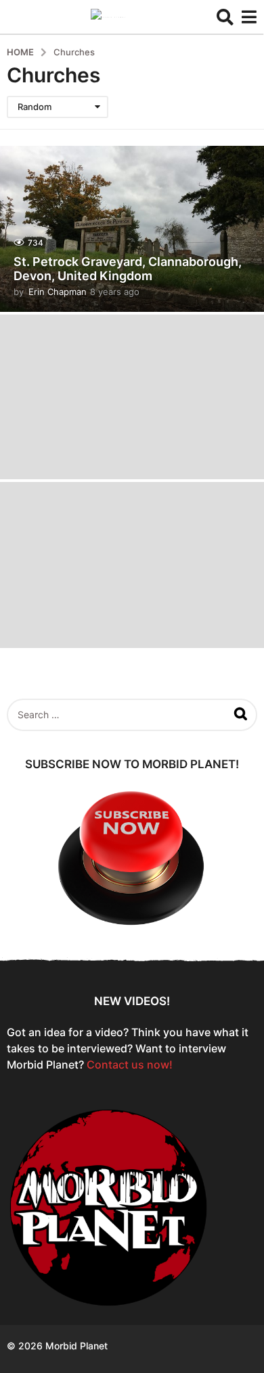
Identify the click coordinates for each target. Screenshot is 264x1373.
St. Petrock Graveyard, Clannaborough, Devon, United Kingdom (128, 269)
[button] (225, 16)
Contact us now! (130, 1064)
